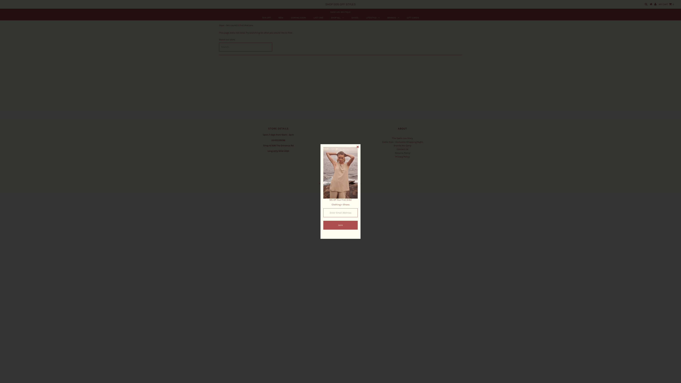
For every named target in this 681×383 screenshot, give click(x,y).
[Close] (357, 147)
